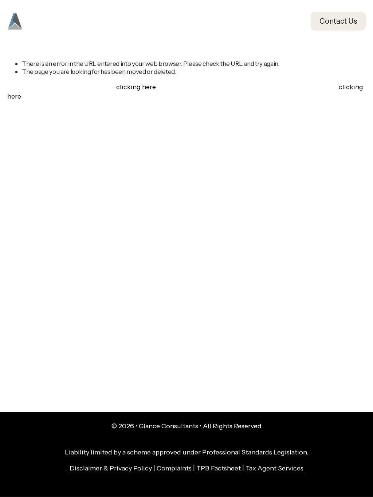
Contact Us (338, 21)
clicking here (136, 87)
